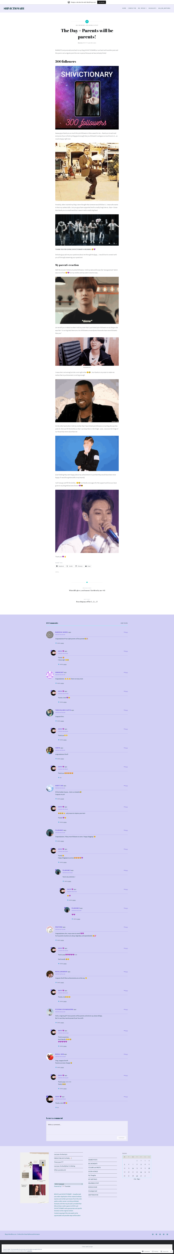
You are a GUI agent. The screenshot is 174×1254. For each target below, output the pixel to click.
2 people (62, 798)
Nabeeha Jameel (61, 632)
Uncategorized (92, 1191)
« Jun (134, 1179)
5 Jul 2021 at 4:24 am (63, 653)
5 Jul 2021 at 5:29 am (60, 788)
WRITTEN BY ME (93, 1195)
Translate (67, 1186)
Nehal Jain (59, 1054)
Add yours (124, 623)
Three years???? (58, 1162)
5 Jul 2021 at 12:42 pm (63, 1077)
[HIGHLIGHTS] (164, 1234)
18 (149, 1168)
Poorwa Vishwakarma (64, 1009)
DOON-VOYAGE (93, 1171)
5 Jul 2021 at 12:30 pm (60, 1056)
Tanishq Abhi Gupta (63, 710)
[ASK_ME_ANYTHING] (167, 1234)
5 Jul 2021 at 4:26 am (60, 674)
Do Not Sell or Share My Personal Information (28, 1234)
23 (141, 1172)
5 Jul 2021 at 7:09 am (60, 929)
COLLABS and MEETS (94, 1167)
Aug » (138, 1179)
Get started (101, 2)
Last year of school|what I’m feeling (64, 1166)
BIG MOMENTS (81, 25)
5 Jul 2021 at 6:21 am (60, 832)
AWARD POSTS (92, 1160)
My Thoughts (92, 1175)
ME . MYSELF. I (142, 8)
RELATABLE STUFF (92, 25)
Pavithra (59, 927)
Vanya (57, 748)
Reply (126, 632)
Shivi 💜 (61, 651)
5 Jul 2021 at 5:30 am (63, 809)
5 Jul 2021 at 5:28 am (60, 750)
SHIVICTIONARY (14, 8)
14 (133, 1168)
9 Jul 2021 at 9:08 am (60, 1099)
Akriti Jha (59, 785)
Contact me (132, 8)
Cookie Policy (29, 1250)
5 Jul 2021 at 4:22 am (60, 634)
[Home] (153, 1234)
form (95, 255)
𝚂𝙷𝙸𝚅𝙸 (85, 43)
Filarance (59, 830)
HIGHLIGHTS (152, 8)
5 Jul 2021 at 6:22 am (63, 851)
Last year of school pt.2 (60, 1154)
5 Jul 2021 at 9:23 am (76, 910)
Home (124, 8)
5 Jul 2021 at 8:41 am (60, 974)
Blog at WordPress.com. (11, 1234)
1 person (62, 643)
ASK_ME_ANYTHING (164, 8)
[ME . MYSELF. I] (160, 1234)
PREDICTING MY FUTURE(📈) (63, 1158)
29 (137, 1176)
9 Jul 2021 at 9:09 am (63, 693)
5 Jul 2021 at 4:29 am (60, 712)
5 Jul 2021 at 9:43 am (60, 1011)
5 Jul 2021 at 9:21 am (72, 891)
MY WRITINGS (92, 1179)
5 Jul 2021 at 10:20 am (63, 1033)
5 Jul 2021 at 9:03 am (68, 872)
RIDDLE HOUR (92, 1187)
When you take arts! (60, 1170)
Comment (121, 1137)
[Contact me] (156, 1234)
